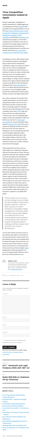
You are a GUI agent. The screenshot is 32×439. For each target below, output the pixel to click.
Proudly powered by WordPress (15, 436)
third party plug (18, 85)
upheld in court (24, 37)
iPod (22, 275)
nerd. (4, 5)
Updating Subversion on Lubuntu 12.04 (14, 425)
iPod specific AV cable (13, 124)
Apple (21, 26)
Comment (5, 293)
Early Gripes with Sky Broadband (12, 406)
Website (5, 332)
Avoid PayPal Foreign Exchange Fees (13, 404)
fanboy (27, 248)
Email (4, 324)
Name (4, 317)
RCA (19, 111)
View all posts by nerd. (16, 269)
